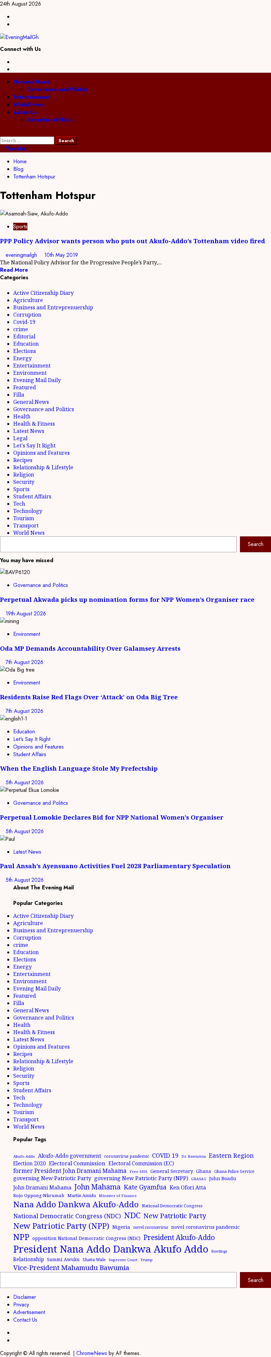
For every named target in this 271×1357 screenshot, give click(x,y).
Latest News (28, 431)
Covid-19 (24, 322)
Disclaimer (24, 1297)
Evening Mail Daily (37, 380)
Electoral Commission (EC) (141, 1163)
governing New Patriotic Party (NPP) (141, 1178)
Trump (146, 1259)
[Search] (2, 132)
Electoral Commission (77, 1163)
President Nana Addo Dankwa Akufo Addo (110, 1249)
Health (21, 416)
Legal (20, 438)
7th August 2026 (24, 662)
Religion (23, 474)
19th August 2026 (26, 613)
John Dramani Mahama (42, 1187)
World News (29, 104)
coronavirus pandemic (126, 1156)
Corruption (27, 314)
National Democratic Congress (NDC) (67, 1216)
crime (20, 329)
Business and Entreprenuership (53, 307)
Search (255, 544)
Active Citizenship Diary (43, 292)
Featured (24, 387)
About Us (25, 112)
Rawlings (219, 1251)
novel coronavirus (150, 1227)
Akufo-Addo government (69, 1155)
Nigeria (121, 1226)
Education (26, 343)
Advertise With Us (49, 120)
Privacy (21, 1304)
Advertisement (29, 1312)
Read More (14, 270)
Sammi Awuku (63, 1259)
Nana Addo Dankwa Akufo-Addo (76, 1204)
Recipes (22, 460)
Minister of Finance (118, 1195)
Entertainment (31, 97)
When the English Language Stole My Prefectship (79, 768)
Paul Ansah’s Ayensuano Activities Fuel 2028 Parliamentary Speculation (115, 866)
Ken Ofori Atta (188, 1187)
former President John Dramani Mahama (70, 1171)
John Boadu (222, 1178)
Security (23, 481)
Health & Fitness (34, 423)
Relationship (28, 1259)
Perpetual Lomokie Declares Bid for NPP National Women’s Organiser (111, 817)
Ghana (203, 1171)
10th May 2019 (61, 255)
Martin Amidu (81, 1195)
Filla (18, 394)
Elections (24, 351)
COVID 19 (165, 1155)
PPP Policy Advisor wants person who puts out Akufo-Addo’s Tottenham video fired (132, 241)
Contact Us (25, 1320)
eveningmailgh (22, 255)
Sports (20, 226)
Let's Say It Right (34, 445)
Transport (26, 525)
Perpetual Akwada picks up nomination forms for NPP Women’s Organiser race (127, 599)
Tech (19, 503)
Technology (27, 511)
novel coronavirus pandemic (205, 1226)
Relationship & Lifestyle (43, 467)
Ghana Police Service (234, 1171)
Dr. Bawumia (193, 1156)
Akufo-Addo (24, 1156)
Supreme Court (123, 1259)
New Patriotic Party (174, 1215)
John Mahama (97, 1186)
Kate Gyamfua (145, 1187)
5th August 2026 (25, 782)
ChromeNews (91, 1353)
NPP (21, 1236)
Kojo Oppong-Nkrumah (38, 1195)
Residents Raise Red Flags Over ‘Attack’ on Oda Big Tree (89, 697)
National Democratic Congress (172, 1206)
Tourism (23, 518)
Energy (22, 358)
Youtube (15, 148)
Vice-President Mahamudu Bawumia (71, 1267)
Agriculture (28, 300)
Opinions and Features (41, 452)
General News (31, 82)
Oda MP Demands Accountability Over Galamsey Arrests (90, 648)
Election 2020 (29, 1163)
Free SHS (138, 1171)
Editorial (24, 336)
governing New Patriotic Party (52, 1178)
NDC (132, 1215)
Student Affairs (32, 496)
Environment (30, 372)
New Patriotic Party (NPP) (61, 1226)
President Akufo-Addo (179, 1237)
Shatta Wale (94, 1259)
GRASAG (198, 1179)
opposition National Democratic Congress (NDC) (86, 1238)
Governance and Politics (57, 89)
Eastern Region (231, 1155)
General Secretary (171, 1171)
